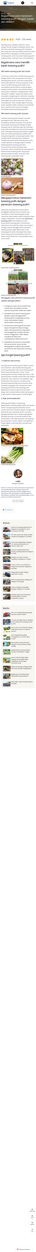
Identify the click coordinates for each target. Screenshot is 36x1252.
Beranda (3, 14)
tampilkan (9, 510)
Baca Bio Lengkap (18, 501)
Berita (8, 14)
